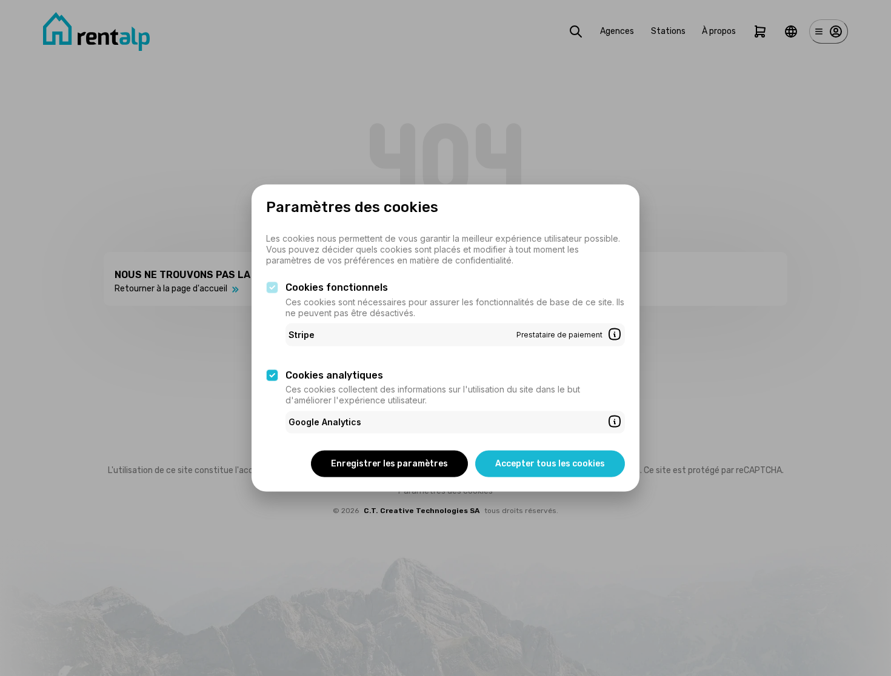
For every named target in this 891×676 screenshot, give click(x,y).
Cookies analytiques (334, 374)
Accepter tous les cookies (550, 463)
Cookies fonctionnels (336, 287)
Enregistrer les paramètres (389, 463)
